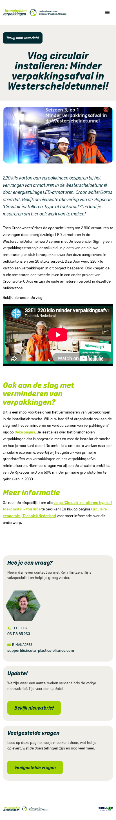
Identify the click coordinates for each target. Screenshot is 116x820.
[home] (33, 12)
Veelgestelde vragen (35, 767)
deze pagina (25, 432)
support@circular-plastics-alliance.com (40, 650)
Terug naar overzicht (22, 37)
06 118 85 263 (18, 633)
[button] (107, 12)
